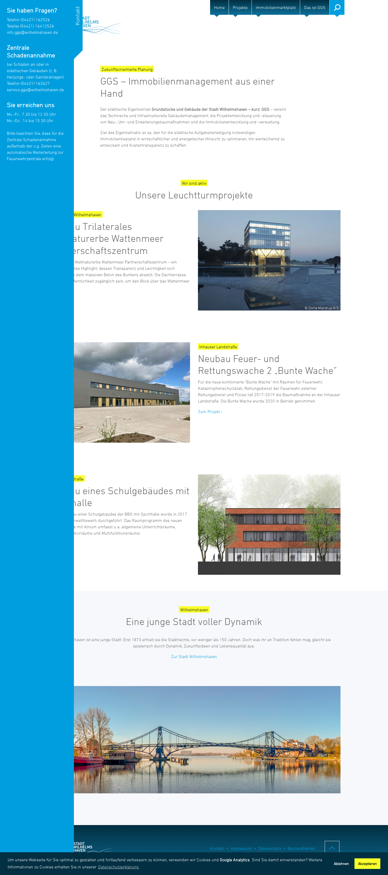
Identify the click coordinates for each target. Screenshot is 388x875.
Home (219, 7)
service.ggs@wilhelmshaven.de (35, 89)
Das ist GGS (314, 7)
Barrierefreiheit (301, 848)
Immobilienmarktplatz (276, 7)
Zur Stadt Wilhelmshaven (194, 656)
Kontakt (217, 848)
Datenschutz (269, 848)
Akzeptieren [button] (367, 863)
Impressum (241, 848)
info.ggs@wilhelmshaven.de (32, 32)
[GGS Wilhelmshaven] (86, 24)
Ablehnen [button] (341, 863)
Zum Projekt (209, 411)
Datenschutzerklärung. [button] (118, 866)
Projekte (240, 7)
